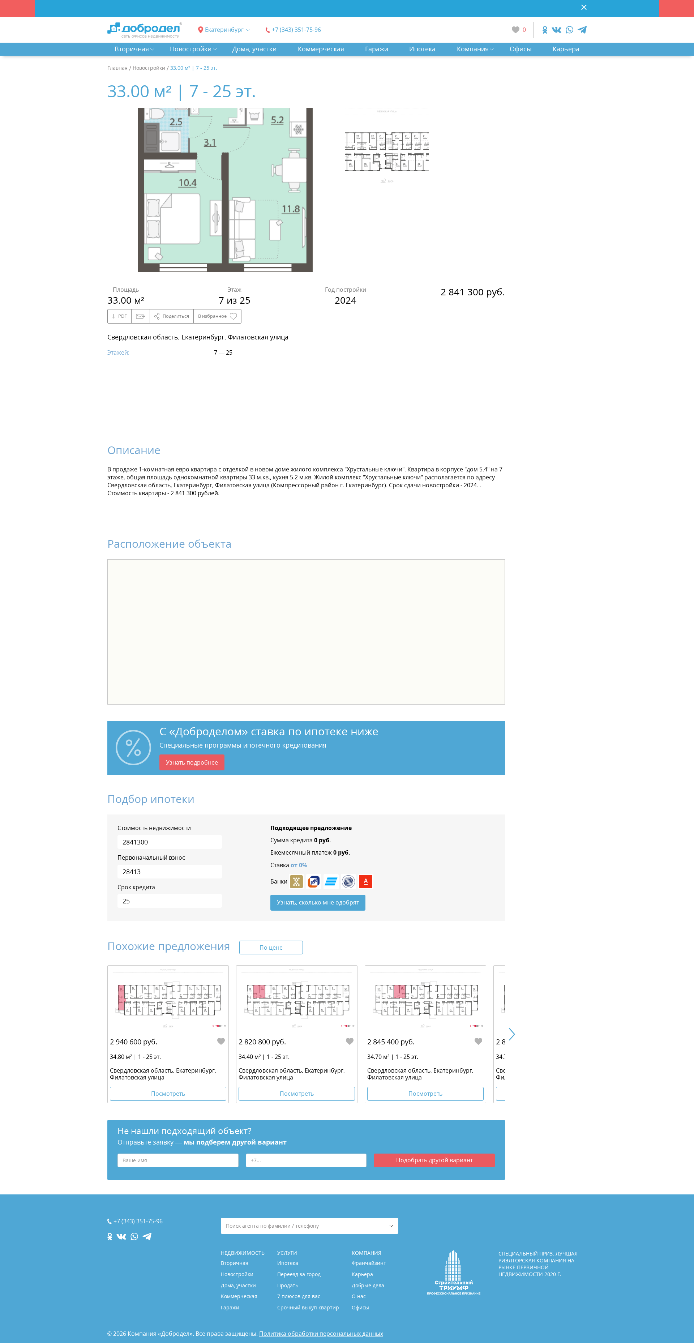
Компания (473, 48)
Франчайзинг (369, 1262)
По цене (271, 947)
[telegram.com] (582, 30)
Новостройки (190, 48)
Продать (287, 1285)
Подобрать (434, 1160)
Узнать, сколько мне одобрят (318, 902)
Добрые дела (368, 1285)
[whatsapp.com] (569, 30)
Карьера (566, 48)
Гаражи (376, 48)
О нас (359, 1296)
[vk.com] (556, 30)
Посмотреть (168, 1094)
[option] (225, 193)
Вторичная (132, 48)
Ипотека (422, 48)
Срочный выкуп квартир (308, 1307)
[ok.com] (545, 30)
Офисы (521, 48)
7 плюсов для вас (298, 1296)
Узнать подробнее (192, 762)
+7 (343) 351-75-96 (296, 29)
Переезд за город (299, 1274)
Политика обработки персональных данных (321, 1334)
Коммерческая (321, 48)
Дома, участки (254, 48)
